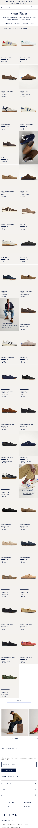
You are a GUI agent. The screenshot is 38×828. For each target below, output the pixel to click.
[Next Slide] (36, 2)
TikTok (18, 776)
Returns (10, 807)
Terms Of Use (5, 827)
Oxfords (25, 23)
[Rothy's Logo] (5, 7)
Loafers (17, 23)
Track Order (27, 802)
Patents (20, 825)
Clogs (32, 23)
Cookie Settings (15, 827)
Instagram (11, 776)
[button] (28, 7)
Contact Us (27, 807)
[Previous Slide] (2, 2)
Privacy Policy (28, 825)
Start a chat (10, 802)
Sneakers (9, 23)
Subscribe (8, 770)
